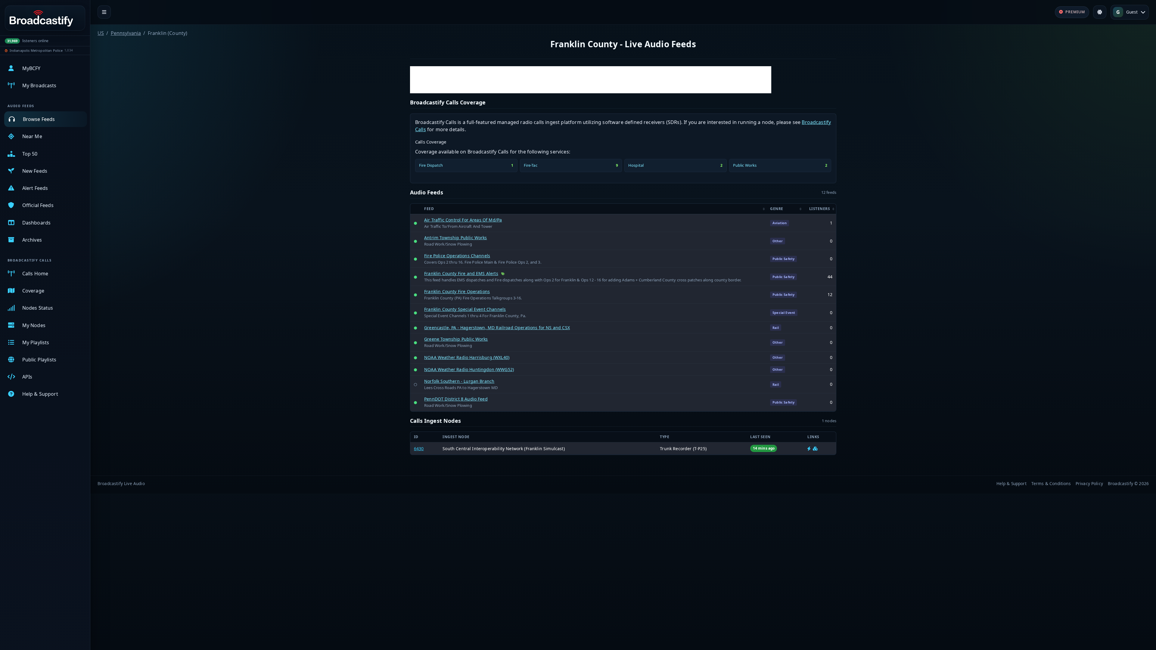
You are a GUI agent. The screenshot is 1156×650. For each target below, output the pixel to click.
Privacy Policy (1089, 483)
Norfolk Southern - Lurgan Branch (459, 381)
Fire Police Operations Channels (457, 255)
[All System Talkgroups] (815, 448)
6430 (419, 448)
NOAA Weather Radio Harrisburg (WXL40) (466, 357)
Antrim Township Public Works (455, 237)
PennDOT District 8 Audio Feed (456, 399)
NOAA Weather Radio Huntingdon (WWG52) (469, 369)
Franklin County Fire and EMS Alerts (461, 273)
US (101, 33)
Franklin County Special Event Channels (465, 309)
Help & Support (1011, 483)
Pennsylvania (126, 33)
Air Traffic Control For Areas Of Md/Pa (463, 220)
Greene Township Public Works (456, 339)
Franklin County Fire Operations (457, 291)
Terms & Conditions (1051, 483)
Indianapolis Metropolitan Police (36, 50)
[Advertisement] (590, 79)
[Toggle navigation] (104, 12)
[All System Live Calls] (809, 448)
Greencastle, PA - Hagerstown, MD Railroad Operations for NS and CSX (497, 327)
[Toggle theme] (1099, 12)
